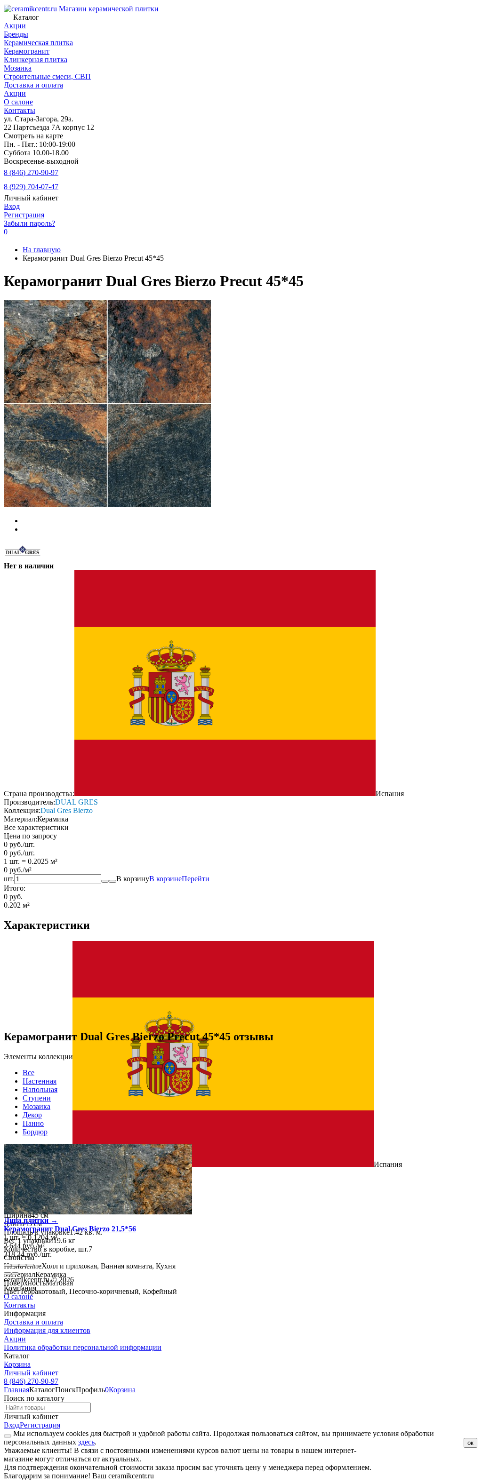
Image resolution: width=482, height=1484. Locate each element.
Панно (33, 1123)
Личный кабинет (31, 1373)
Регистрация (24, 215)
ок (470, 1442)
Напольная (40, 1089)
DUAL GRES (76, 802)
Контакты (19, 110)
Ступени (37, 1098)
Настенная (39, 1081)
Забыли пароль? (29, 223)
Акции (15, 93)
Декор (32, 1115)
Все (28, 1073)
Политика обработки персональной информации (82, 1347)
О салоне (18, 102)
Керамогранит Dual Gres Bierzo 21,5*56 (70, 1229)
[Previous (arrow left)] (7, 1273)
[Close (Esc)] (7, 1265)
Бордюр (35, 1132)
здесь (86, 1442)
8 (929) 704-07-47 (31, 187)
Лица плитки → (31, 1220)
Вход (12, 206)
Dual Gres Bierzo (66, 810)
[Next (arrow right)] (15, 1273)
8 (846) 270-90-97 (31, 172)
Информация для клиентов (47, 1330)
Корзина (17, 1364)
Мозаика (36, 1106)
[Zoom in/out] (30, 1265)
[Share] (15, 1265)
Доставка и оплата (33, 85)
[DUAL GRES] (22, 557)
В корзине (179, 879)
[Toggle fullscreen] (22, 1265)
